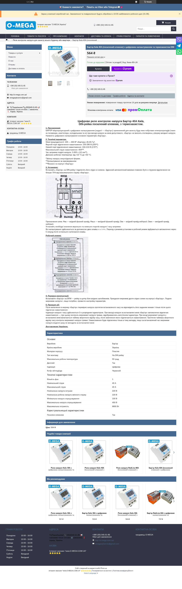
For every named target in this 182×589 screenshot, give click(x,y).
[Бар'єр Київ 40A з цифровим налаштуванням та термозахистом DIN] (94, 497)
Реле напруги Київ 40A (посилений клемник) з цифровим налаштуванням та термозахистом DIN (94, 469)
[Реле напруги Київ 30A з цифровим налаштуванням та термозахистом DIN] (61, 452)
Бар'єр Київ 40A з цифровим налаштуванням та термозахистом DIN (94, 514)
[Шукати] (173, 29)
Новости (12, 57)
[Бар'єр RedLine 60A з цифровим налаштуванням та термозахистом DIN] (160, 497)
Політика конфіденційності (123, 571)
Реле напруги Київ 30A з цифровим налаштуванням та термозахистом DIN (61, 469)
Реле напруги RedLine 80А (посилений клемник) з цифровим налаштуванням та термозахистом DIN (127, 469)
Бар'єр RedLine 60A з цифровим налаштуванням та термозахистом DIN (161, 514)
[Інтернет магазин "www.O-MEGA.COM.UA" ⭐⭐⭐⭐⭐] (21, 29)
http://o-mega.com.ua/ (18, 95)
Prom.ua (104, 568)
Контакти (79, 36)
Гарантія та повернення (148, 36)
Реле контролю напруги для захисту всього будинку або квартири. (42, 40)
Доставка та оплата (101, 36)
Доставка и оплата (16, 68)
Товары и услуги (15, 53)
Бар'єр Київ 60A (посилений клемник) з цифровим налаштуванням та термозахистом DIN (161, 469)
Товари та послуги (36, 36)
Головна (15, 36)
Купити (98, 69)
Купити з (118, 69)
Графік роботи (124, 36)
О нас (10, 61)
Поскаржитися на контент (102, 571)
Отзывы (11, 65)
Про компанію (60, 36)
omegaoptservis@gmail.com (21, 98)
